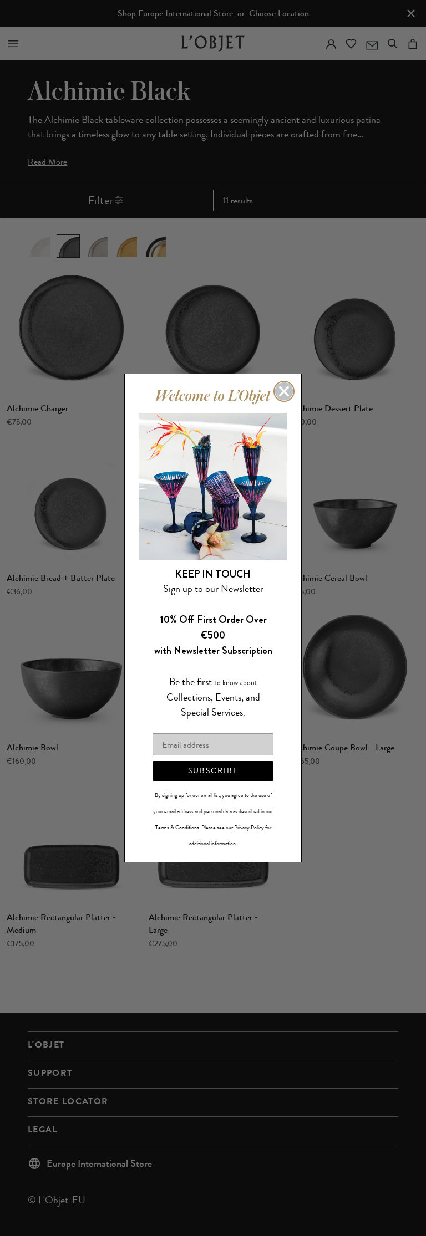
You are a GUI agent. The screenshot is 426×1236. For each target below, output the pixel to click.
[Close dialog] (284, 391)
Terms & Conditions (177, 827)
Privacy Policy (249, 827)
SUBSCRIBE (213, 770)
